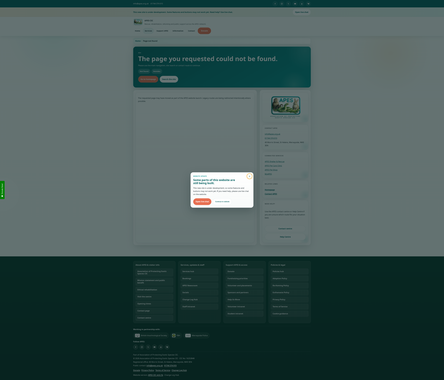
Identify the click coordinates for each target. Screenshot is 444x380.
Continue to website (222, 201)
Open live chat (202, 201)
